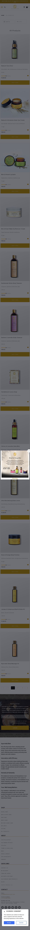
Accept (9, 922)
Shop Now (15, 478)
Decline (21, 922)
